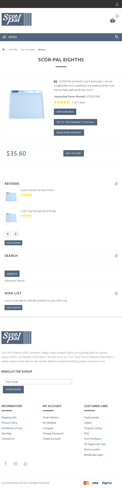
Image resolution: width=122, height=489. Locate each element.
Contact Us (7, 438)
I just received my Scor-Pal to (37, 190)
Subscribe (13, 389)
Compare (48, 428)
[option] (61, 198)
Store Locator (92, 449)
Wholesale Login (93, 454)
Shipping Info (9, 417)
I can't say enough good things (38, 211)
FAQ (86, 433)
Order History (50, 417)
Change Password (53, 433)
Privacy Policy (9, 422)
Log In (8, 300)
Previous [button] (8, 234)
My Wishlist (49, 422)
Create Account (52, 438)
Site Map (6, 433)
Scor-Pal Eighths (28, 50)
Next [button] (16, 234)
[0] (113, 22)
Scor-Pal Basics (93, 438)
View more (13, 242)
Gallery (88, 422)
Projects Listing (93, 428)
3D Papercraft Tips (95, 444)
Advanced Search (15, 280)
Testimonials (91, 417)
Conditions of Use (11, 428)
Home (3, 49)
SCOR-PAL (13, 50)
